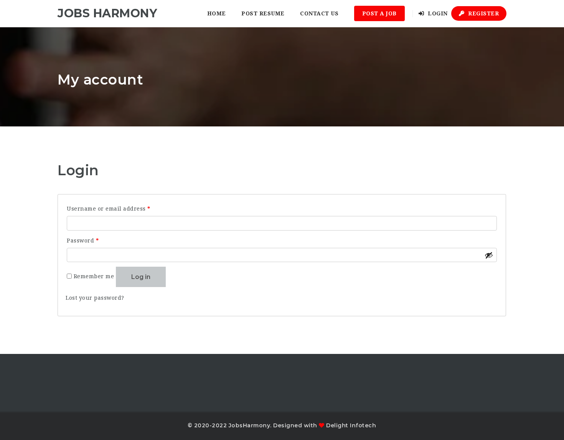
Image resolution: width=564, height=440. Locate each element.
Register (483, 13)
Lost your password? (95, 298)
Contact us (319, 13)
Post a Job (379, 13)
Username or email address (121, 208)
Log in (140, 277)
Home (216, 13)
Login (437, 13)
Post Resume (263, 13)
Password (96, 240)
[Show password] (489, 255)
